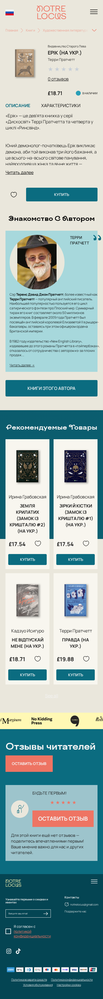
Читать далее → (22, 365)
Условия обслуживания (38, 985)
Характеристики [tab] (60, 105)
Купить (61, 194)
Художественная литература (65, 30)
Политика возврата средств (29, 979)
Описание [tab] (17, 105)
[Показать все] (94, 30)
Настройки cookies (69, 985)
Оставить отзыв (29, 763)
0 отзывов (58, 79)
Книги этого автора (51, 388)
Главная (11, 30)
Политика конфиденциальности (72, 979)
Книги (30, 30)
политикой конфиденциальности (32, 934)
